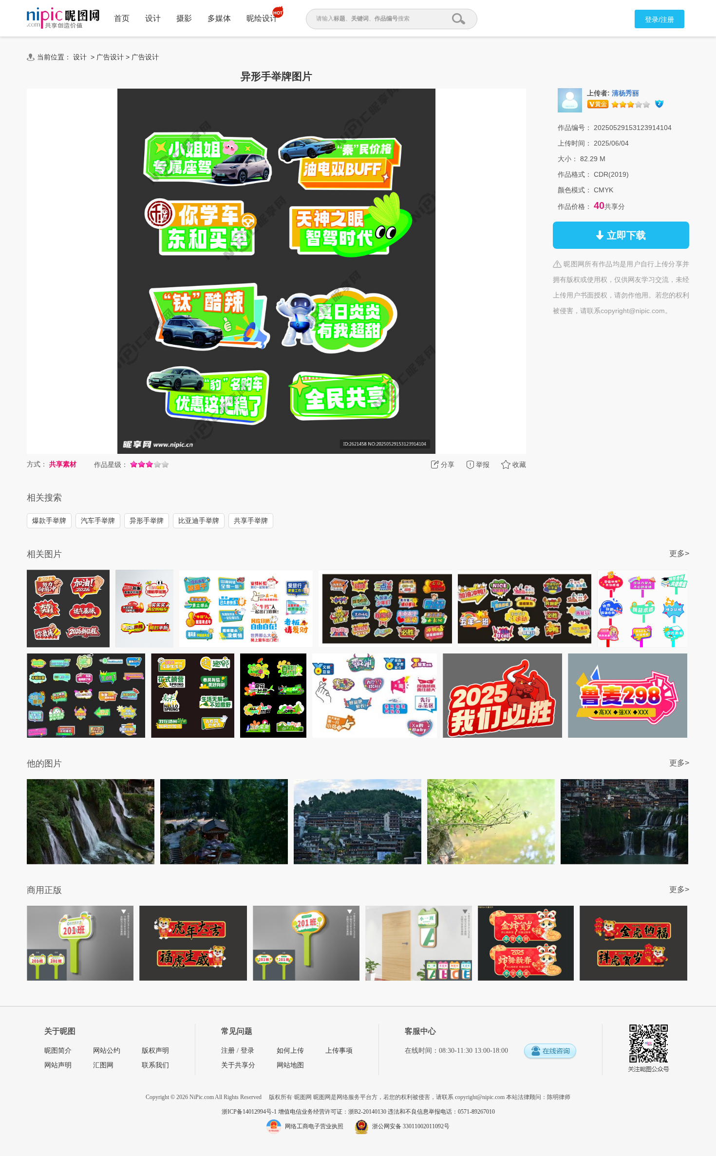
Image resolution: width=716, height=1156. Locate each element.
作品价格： (575, 206)
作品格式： (575, 174)
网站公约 (106, 1050)
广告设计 (110, 57)
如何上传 (290, 1050)
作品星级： (111, 464)
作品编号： (575, 127)
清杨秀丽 (625, 93)
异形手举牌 (147, 520)
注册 (228, 1050)
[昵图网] (63, 18)
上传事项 (339, 1050)
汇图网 (103, 1065)
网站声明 (58, 1065)
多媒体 (219, 18)
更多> (679, 553)
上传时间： (575, 143)
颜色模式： (575, 190)
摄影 (184, 18)
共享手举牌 (251, 520)
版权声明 (155, 1050)
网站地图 (290, 1065)
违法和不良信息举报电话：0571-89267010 (441, 1111)
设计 (153, 18)
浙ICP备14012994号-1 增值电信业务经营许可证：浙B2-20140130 (305, 1111)
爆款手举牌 (49, 520)
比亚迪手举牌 (198, 520)
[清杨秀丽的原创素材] (570, 100)
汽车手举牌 (98, 520)
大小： (568, 159)
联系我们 (155, 1065)
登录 (247, 1050)
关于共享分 (238, 1065)
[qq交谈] (550, 1052)
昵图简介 (58, 1050)
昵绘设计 (262, 18)
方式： (37, 464)
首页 (122, 18)
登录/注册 (659, 19)
